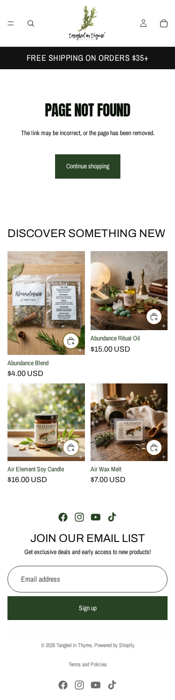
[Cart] (164, 23)
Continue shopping (87, 166)
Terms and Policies (88, 664)
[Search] (31, 23)
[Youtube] (95, 517)
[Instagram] (79, 517)
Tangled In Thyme (73, 645)
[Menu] (10, 23)
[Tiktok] (112, 517)
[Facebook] (63, 517)
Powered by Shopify (114, 645)
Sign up (88, 607)
